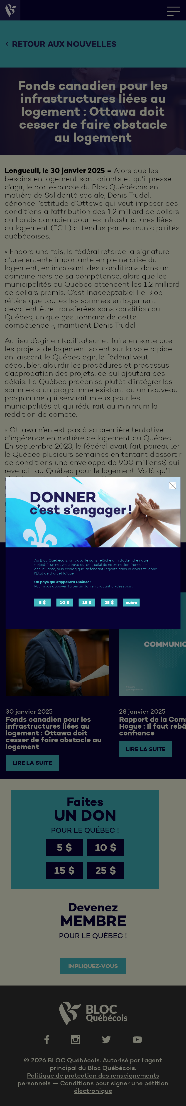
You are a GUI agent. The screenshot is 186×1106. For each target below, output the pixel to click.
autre (131, 602)
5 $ (42, 602)
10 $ (64, 602)
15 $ (86, 602)
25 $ (109, 602)
